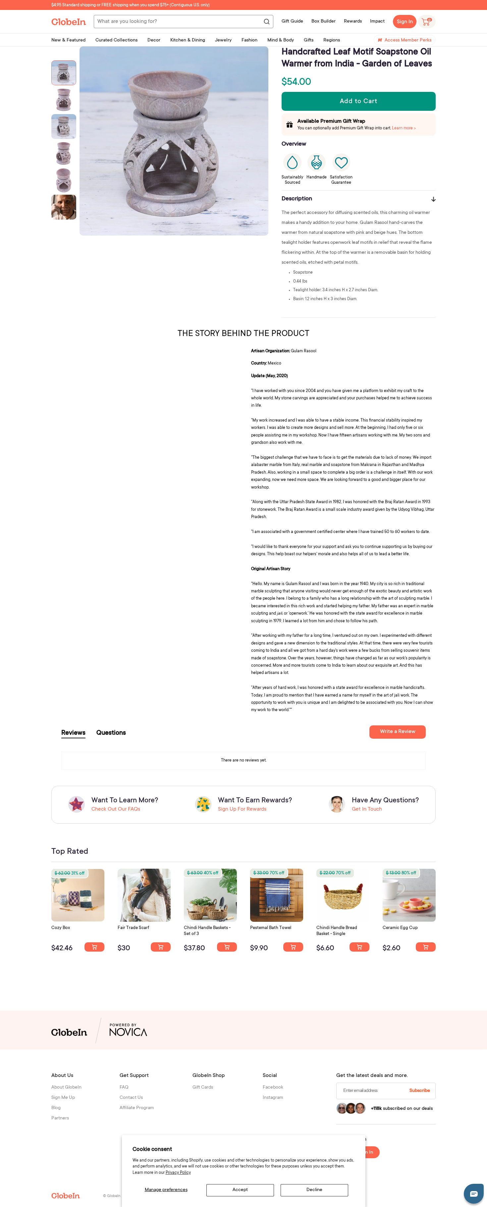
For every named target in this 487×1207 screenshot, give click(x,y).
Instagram (273, 1098)
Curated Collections (116, 40)
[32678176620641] (161, 947)
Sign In (405, 22)
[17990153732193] (94, 947)
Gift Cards (202, 1087)
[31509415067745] (426, 947)
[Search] (266, 22)
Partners (60, 1118)
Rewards (353, 21)
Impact (377, 21)
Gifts (308, 40)
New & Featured (68, 40)
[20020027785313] (359, 947)
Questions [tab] (111, 733)
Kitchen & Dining (187, 40)
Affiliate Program (137, 1108)
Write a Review (397, 732)
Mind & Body (280, 40)
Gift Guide (292, 21)
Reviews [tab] (73, 733)
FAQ (124, 1087)
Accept (240, 1190)
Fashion (249, 40)
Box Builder (323, 21)
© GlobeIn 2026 (116, 1196)
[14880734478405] (227, 947)
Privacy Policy (178, 1173)
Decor (153, 40)
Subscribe (419, 1091)
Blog (56, 1108)
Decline (314, 1190)
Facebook (273, 1087)
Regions (331, 40)
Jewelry (223, 40)
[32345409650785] (293, 947)
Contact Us (131, 1098)
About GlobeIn (66, 1087)
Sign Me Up (63, 1098)
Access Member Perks (408, 40)
